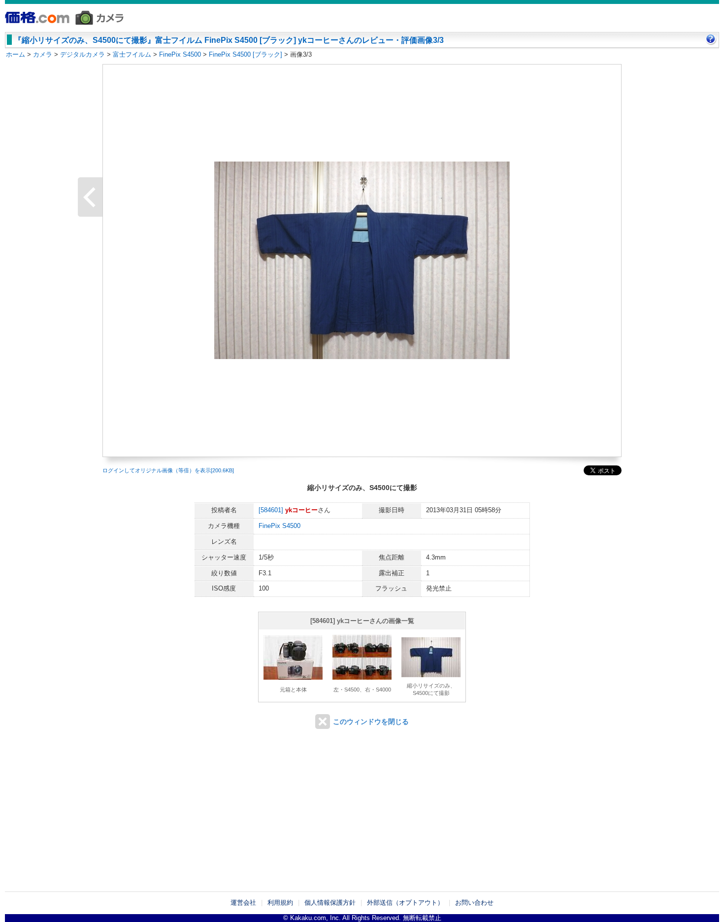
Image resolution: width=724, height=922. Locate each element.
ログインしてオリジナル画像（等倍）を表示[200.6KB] (168, 470)
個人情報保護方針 (330, 902)
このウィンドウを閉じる (371, 721)
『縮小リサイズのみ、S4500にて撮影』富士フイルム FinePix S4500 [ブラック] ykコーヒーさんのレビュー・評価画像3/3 (229, 40)
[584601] (271, 510)
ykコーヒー (301, 510)
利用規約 (280, 902)
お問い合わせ (474, 902)
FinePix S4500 (279, 525)
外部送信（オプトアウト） (405, 902)
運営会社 (243, 902)
